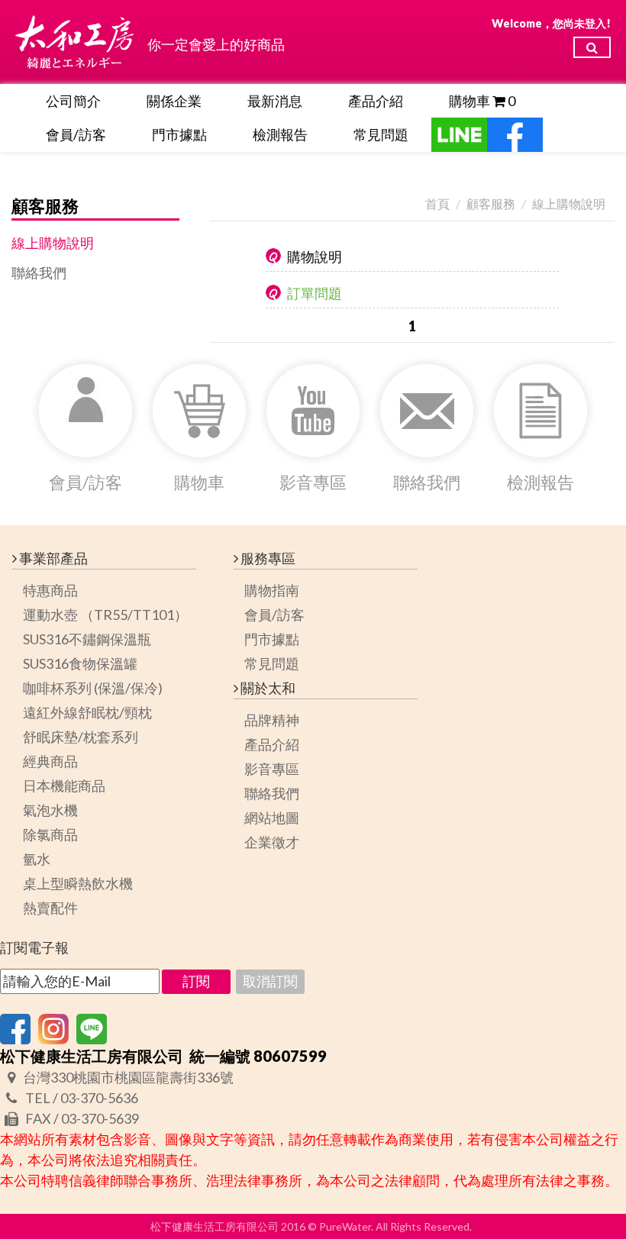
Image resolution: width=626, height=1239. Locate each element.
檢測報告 (280, 134)
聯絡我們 (38, 272)
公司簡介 (73, 100)
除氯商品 (50, 834)
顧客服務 (490, 203)
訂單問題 (314, 293)
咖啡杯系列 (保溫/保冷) (93, 687)
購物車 (482, 100)
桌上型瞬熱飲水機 (78, 883)
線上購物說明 (52, 242)
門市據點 (179, 134)
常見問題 (380, 134)
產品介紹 (375, 100)
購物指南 (271, 590)
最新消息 (274, 100)
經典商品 (50, 761)
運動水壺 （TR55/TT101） (105, 614)
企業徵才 (271, 842)
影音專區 (271, 768)
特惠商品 (50, 590)
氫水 (36, 858)
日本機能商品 (64, 785)
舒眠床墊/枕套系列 (80, 736)
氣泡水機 (50, 810)
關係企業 (174, 100)
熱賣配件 (50, 907)
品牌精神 (271, 719)
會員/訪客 (76, 134)
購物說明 (314, 256)
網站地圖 (271, 817)
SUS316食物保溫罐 (80, 663)
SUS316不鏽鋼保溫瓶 (87, 639)
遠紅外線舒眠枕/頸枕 (87, 712)
